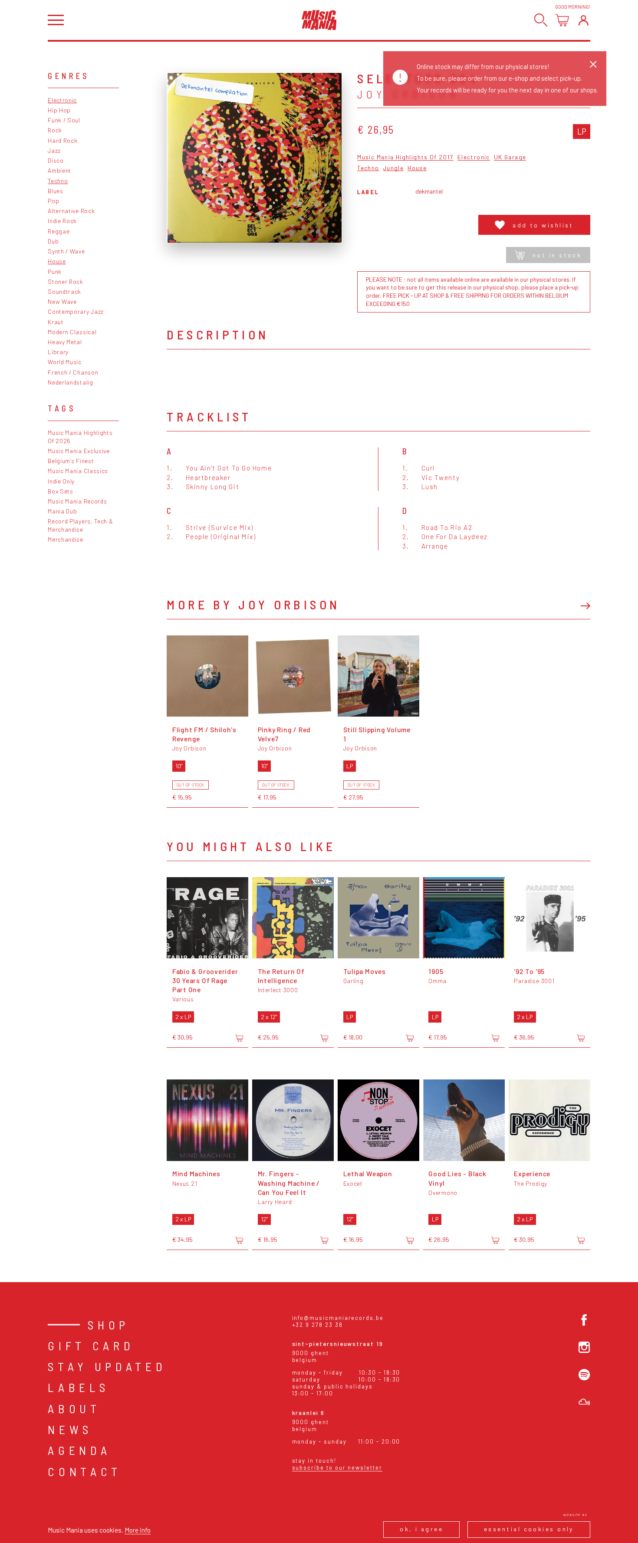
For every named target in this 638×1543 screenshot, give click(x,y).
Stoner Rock (65, 281)
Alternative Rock (71, 210)
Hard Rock (62, 140)
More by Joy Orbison (253, 604)
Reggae (58, 231)
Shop (108, 1324)
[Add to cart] (239, 1038)
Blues (55, 190)
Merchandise (65, 539)
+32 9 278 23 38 (317, 1324)
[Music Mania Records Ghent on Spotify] (584, 1374)
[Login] (583, 20)
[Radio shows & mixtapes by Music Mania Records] (584, 1402)
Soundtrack (64, 291)
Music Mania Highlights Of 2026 (80, 436)
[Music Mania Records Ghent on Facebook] (584, 1320)
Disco (55, 160)
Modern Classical (72, 332)
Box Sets (60, 491)
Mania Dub (62, 511)
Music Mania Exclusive (79, 450)
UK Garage (510, 157)
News (70, 1429)
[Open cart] (562, 20)
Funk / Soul (64, 120)
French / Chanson (73, 372)
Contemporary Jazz (76, 311)
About (74, 1408)
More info (138, 1530)
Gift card (91, 1345)
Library (58, 351)
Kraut (55, 322)
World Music (65, 361)
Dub (53, 241)
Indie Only (61, 481)
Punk (55, 271)
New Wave (62, 301)
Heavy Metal (65, 341)
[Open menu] (56, 20)
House (57, 261)
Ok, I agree (421, 1529)
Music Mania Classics (78, 470)
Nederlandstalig (70, 382)
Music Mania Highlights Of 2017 (405, 157)
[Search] (541, 20)
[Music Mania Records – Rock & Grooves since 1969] (319, 20)
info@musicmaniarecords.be (338, 1317)
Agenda (79, 1450)
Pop (53, 200)
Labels (78, 1387)
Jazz (54, 150)
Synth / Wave (66, 251)
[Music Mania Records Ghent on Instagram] (584, 1347)
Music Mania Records (77, 501)
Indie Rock (62, 220)
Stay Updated (107, 1366)
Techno (58, 180)
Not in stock (557, 255)
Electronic (62, 100)
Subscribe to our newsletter (337, 1467)
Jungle (393, 168)
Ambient (59, 170)
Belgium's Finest (71, 460)
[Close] (593, 64)
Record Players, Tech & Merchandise (80, 525)
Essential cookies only (529, 1529)
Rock (55, 130)
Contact (85, 1471)
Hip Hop (59, 110)
